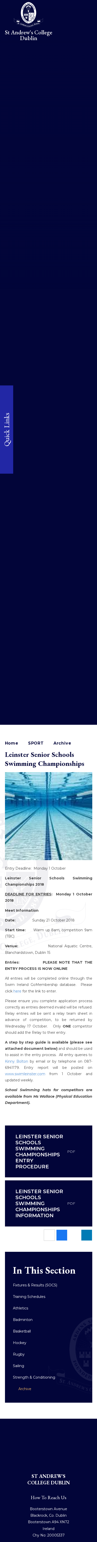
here (17, 991)
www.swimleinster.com (25, 1074)
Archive (62, 743)
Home (11, 743)
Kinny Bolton (16, 1061)
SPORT (36, 743)
